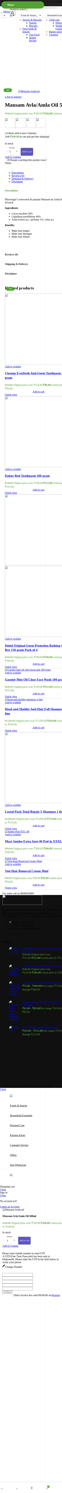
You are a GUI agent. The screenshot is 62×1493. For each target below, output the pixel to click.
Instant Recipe (32, 39)
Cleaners (53, 34)
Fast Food (34, 34)
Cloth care (54, 19)
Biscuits (33, 25)
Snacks (33, 22)
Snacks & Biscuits (31, 19)
